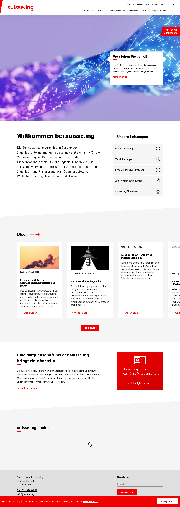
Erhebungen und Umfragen (130, 170)
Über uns (130, 4)
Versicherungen (123, 159)
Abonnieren (127, 492)
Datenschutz (90, 501)
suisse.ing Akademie (126, 191)
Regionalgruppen (159, 11)
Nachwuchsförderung (115, 11)
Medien (140, 4)
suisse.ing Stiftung (159, 4)
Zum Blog (90, 327)
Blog (147, 4)
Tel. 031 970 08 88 (27, 490)
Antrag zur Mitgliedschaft (171, 31)
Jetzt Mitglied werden (140, 383)
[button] (163, 59)
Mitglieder (133, 11)
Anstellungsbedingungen (128, 180)
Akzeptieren (167, 501)
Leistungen (88, 11)
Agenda (145, 11)
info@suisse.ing (25, 494)
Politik (99, 11)
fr (177, 4)
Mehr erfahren (120, 77)
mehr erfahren (29, 388)
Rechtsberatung (124, 148)
